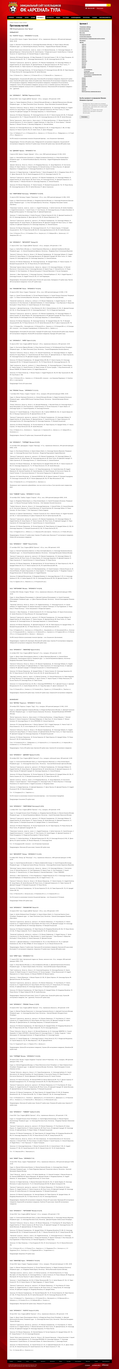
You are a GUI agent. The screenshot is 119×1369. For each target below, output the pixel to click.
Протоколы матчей (85, 34)
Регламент (83, 40)
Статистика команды (85, 36)
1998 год (84, 49)
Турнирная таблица (85, 27)
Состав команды (84, 30)
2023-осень (84, 86)
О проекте (87, 1365)
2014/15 (84, 66)
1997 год (84, 47)
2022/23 (84, 84)
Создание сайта (96, 1365)
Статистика (87, 71)
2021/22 (84, 83)
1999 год (84, 51)
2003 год (84, 57)
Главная (11, 22)
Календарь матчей (85, 28)
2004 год (84, 59)
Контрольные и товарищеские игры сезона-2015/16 (93, 75)
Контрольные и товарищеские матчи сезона (92, 38)
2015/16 (24, 22)
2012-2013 (84, 61)
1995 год (84, 44)
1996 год (84, 46)
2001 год (84, 54)
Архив (21, 22)
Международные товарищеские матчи (91, 91)
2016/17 (84, 78)
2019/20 (84, 79)
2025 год (84, 89)
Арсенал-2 (16, 22)
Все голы (82, 32)
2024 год (84, 88)
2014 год (84, 64)
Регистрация (100, 8)
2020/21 (84, 81)
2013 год (84, 62)
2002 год (84, 56)
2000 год (84, 52)
